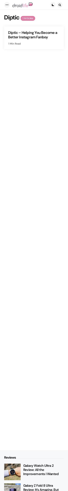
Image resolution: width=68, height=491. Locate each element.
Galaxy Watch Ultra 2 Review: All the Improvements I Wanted (41, 470)
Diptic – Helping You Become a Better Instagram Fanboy (32, 35)
